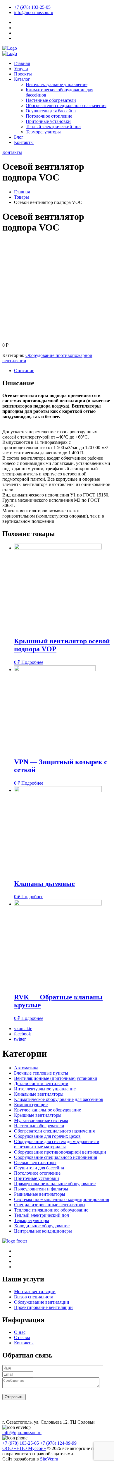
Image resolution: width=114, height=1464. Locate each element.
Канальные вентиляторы (38, 1094)
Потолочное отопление (49, 116)
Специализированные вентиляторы (49, 1204)
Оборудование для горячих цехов (47, 1136)
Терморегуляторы (43, 131)
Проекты (23, 73)
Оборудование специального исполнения (55, 1157)
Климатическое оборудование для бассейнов (58, 1099)
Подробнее (32, 662)
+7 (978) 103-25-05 (32, 7)
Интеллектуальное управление (56, 84)
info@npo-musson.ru (33, 12)
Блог (18, 137)
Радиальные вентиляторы (39, 1194)
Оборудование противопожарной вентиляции (60, 1151)
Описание (24, 370)
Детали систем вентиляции (41, 1083)
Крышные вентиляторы (37, 1115)
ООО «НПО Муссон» (24, 1448)
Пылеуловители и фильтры (41, 1188)
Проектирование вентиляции (43, 1307)
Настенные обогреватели (51, 100)
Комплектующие (31, 1104)
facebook (22, 1033)
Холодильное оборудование (42, 1225)
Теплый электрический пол (53, 126)
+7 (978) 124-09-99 (58, 1443)
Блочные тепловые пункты (41, 1072)
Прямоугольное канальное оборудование (55, 1183)
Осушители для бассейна (51, 110)
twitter (20, 1039)
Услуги (21, 68)
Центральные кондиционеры (43, 1230)
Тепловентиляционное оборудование (51, 1209)
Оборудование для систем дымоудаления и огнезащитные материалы (56, 1144)
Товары (21, 197)
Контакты (24, 142)
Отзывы (22, 1337)
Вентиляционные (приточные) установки (55, 1078)
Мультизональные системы (41, 1120)
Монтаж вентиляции (35, 1291)
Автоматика (26, 1067)
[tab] (63, 370)
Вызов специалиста (33, 1296)
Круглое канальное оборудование (47, 1109)
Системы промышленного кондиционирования (61, 1199)
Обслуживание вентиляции (41, 1302)
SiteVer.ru (49, 1458)
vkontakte (23, 1028)
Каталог (22, 79)
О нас (19, 1332)
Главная (22, 63)
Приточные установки (48, 121)
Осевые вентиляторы (35, 1162)
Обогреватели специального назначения (66, 105)
